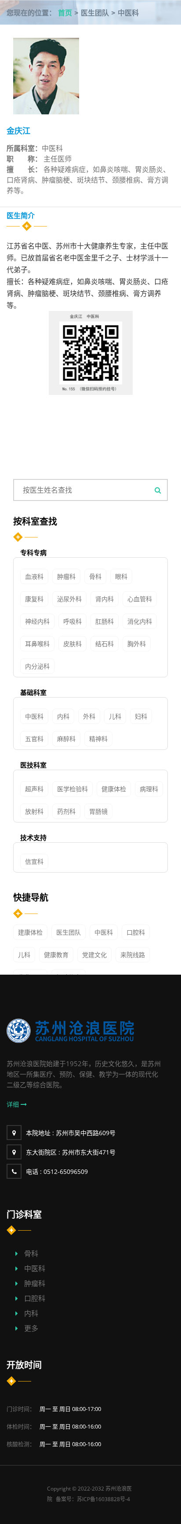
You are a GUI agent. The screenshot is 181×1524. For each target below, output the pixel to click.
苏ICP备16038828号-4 (103, 1499)
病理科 (149, 789)
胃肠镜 (98, 811)
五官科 (34, 739)
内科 (63, 716)
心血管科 (139, 599)
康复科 (34, 599)
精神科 (98, 739)
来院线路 (132, 954)
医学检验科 (72, 789)
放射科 (34, 811)
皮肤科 (72, 644)
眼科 (121, 576)
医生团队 (68, 932)
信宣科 (34, 861)
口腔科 (136, 932)
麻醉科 (66, 739)
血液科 (34, 576)
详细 (14, 1104)
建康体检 (30, 932)
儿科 (115, 716)
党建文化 (94, 954)
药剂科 (66, 811)
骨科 (95, 576)
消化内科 (139, 621)
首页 (65, 13)
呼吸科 (72, 621)
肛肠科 (104, 621)
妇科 (141, 716)
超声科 (34, 789)
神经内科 (37, 621)
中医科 (34, 716)
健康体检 (113, 789)
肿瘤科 (66, 576)
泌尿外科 (69, 599)
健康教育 (56, 954)
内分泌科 (37, 666)
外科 (89, 716)
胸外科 (136, 644)
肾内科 (104, 599)
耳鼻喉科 (37, 644)
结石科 (104, 644)
